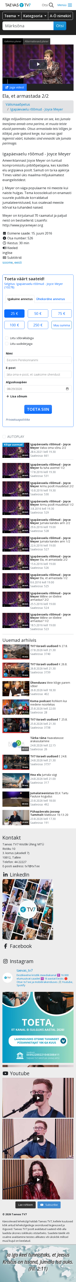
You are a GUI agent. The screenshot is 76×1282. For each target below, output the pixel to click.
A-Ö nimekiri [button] (60, 15)
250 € (38, 325)
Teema (10, 15)
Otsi (60, 25)
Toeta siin (38, 409)
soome (7, 262)
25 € (14, 313)
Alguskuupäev (16, 382)
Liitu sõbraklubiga (22, 338)
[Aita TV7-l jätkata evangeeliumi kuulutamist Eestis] (38, 1027)
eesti (18, 262)
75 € (61, 313)
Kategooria (33, 15)
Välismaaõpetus (18, 104)
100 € (14, 325)
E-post (11, 368)
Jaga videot (16, 87)
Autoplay (15, 436)
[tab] (20, 299)
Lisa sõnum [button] (18, 396)
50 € (38, 313)
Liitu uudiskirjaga (21, 344)
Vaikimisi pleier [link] (12, 41)
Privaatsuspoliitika (18, 419)
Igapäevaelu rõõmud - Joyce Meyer (36, 109)
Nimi (9, 353)
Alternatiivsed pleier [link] (37, 41)
